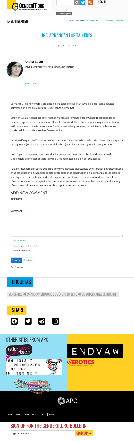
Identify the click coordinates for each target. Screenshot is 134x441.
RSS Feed (90, 2)
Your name (16, 198)
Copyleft (42, 415)
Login (51, 415)
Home (10, 415)
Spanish (23, 21)
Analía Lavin (34, 62)
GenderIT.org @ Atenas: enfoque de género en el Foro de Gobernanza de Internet (63, 294)
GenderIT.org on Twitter (82, 2)
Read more (31, 83)
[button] (64, 13)
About (18, 415)
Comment (16, 210)
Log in (102, 2)
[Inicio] (30, 6)
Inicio (71, 21)
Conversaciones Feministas (86, 21)
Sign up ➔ (84, 433)
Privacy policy (30, 415)
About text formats (18, 240)
